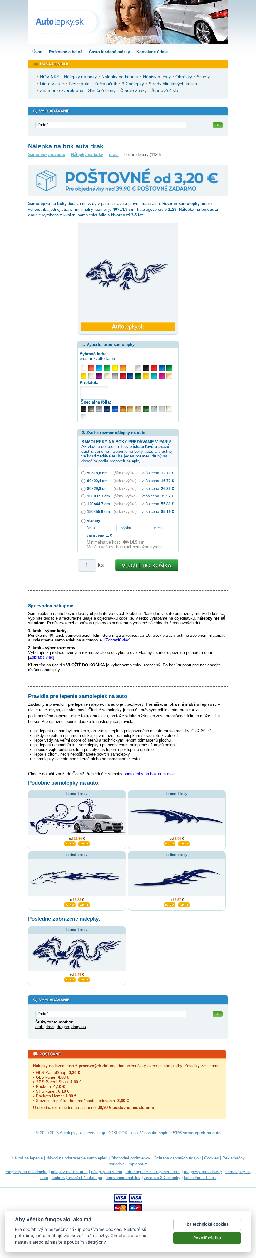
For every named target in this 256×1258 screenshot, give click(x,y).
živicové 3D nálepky (162, 1177)
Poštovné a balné (65, 52)
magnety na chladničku (26, 1171)
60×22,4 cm (97, 481)
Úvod (37, 52)
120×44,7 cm (98, 504)
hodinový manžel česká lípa (77, 1177)
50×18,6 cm (97, 473)
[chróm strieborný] (83, 416)
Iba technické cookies (207, 1224)
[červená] (153, 367)
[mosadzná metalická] (138, 408)
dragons (78, 1026)
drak (39, 1026)
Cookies (211, 1158)
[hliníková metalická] (99, 408)
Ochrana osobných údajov (177, 1158)
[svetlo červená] (91, 367)
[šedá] (114, 375)
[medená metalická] (122, 408)
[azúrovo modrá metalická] (114, 408)
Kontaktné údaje (152, 52)
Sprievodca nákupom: (51, 605)
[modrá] (161, 367)
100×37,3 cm (98, 496)
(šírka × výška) (125, 473)
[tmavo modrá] (130, 375)
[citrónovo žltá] (114, 367)
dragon (63, 1026)
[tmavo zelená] (138, 375)
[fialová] (99, 375)
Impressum (137, 1164)
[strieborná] (138, 367)
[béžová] (91, 375)
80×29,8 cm (97, 488)
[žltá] (83, 375)
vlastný (93, 521)
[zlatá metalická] (130, 408)
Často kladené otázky (109, 52)
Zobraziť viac (117, 640)
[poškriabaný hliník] (161, 408)
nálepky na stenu (106, 1171)
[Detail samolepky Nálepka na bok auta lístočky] (70, 843)
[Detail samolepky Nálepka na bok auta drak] (70, 979)
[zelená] (169, 367)
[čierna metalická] (83, 408)
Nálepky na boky (87, 154)
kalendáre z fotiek (200, 1177)
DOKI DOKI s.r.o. (123, 1132)
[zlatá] (107, 375)
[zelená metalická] (146, 408)
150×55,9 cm (98, 512)
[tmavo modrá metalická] (107, 408)
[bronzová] (169, 375)
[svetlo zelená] (107, 367)
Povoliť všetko (207, 1237)
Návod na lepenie (27, 1158)
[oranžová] (122, 367)
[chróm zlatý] (169, 408)
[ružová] (161, 375)
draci (114, 154)
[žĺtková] (146, 375)
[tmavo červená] (122, 375)
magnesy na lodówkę (203, 1171)
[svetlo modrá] (99, 367)
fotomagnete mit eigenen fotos (153, 1171)
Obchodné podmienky (130, 1158)
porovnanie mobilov (123, 1177)
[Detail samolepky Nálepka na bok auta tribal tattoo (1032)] (169, 904)
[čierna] (146, 367)
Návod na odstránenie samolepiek (76, 1158)
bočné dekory (76, 794)
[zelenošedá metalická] (153, 408)
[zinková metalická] (91, 408)
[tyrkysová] (153, 375)
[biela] (83, 367)
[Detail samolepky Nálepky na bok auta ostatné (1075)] (169, 843)
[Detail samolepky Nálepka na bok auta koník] (70, 904)
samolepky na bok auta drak (149, 774)
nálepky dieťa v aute (69, 1171)
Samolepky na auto (46, 154)
